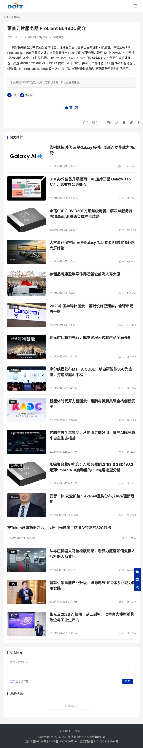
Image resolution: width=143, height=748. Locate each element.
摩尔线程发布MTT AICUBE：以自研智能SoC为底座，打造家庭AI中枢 (91, 372)
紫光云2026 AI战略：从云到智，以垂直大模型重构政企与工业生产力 (92, 617)
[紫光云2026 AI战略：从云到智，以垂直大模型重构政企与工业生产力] (26, 624)
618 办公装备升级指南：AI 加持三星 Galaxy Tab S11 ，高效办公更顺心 (90, 182)
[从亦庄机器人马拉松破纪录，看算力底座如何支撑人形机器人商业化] (26, 560)
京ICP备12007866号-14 (63, 741)
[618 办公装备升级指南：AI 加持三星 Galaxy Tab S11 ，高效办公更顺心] (26, 188)
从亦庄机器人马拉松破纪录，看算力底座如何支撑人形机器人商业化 (92, 554)
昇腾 (13, 433)
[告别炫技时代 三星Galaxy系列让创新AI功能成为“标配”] (26, 157)
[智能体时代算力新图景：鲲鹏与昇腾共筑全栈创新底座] (26, 410)
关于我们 (64, 730)
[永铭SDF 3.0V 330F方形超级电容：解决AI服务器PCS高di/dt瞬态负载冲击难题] (26, 220)
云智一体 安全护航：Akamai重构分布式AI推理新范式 (92, 499)
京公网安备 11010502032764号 (99, 741)
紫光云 (14, 615)
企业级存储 (16, 465)
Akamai (14, 497)
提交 (127, 681)
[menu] (135, 6)
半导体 (14, 307)
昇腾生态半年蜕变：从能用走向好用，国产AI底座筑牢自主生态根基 (92, 435)
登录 (12, 681)
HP (14, 95)
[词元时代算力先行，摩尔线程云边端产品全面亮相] (26, 347)
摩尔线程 (15, 338)
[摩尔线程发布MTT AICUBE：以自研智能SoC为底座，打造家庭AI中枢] (26, 378)
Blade (28, 95)
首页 (6, 16)
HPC (13, 583)
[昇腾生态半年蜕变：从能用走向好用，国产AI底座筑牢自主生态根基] (26, 442)
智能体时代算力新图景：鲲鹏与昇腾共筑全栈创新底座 (92, 404)
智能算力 (58, 37)
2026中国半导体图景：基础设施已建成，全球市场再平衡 (91, 309)
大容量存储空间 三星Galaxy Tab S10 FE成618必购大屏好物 (92, 245)
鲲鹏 (13, 402)
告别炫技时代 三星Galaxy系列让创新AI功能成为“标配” (92, 150)
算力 (13, 552)
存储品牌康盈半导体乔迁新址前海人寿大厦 (85, 274)
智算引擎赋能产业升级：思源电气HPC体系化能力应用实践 (93, 585)
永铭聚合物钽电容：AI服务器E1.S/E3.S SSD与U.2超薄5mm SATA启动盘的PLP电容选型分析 (91, 467)
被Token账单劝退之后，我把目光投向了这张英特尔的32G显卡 (59, 528)
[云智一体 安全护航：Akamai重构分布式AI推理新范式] (26, 505)
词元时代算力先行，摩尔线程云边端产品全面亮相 (90, 337)
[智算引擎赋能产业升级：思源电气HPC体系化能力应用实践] (26, 592)
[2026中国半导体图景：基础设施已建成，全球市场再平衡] (26, 315)
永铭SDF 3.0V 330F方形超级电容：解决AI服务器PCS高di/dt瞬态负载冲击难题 (91, 214)
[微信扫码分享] (109, 122)
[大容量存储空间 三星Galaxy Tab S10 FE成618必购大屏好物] (26, 252)
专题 (77, 730)
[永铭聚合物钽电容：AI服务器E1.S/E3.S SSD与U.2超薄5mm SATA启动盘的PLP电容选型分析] (26, 474)
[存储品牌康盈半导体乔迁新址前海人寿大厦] (26, 283)
